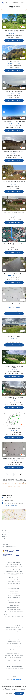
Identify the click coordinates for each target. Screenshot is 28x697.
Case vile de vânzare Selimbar (14, 581)
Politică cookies (6, 544)
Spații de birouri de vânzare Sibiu (14, 609)
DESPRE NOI (5, 532)
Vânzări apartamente (14, 562)
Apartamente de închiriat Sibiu (14, 623)
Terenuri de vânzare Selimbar (14, 597)
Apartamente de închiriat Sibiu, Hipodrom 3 (14, 627)
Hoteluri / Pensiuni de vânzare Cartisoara (14, 668)
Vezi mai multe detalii (14, 40)
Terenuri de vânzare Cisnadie (14, 599)
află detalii (18, 686)
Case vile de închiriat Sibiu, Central (14, 639)
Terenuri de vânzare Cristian (14, 600)
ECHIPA (4, 534)
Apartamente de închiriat (14, 622)
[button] (25, 10)
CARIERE (4, 538)
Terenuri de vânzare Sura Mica (14, 595)
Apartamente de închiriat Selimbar (14, 629)
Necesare (7, 689)
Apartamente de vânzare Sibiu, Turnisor (14, 569)
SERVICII (4, 530)
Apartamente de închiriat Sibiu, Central (14, 625)
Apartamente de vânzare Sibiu (14, 564)
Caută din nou (6, 10)
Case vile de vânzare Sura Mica (14, 583)
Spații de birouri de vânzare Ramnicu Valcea (14, 616)
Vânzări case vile (14, 577)
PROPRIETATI (5, 528)
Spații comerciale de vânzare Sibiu (14, 607)
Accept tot (19, 693)
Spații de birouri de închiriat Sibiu (14, 651)
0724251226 (8, 497)
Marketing (22, 689)
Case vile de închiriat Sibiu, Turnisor (14, 643)
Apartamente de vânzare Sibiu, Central (14, 571)
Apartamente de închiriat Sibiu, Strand (14, 632)
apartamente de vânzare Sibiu (16, 482)
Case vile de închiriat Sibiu (14, 637)
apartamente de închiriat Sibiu (9, 483)
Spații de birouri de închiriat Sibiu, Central (14, 655)
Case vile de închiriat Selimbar (14, 641)
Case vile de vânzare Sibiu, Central (14, 585)
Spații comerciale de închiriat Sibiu (14, 653)
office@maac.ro (9, 500)
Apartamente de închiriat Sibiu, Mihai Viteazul (14, 631)
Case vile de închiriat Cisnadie (14, 646)
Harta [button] (23, 26)
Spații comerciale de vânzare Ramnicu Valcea (14, 614)
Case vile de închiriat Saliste (14, 645)
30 (17, 474)
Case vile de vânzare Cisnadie (14, 586)
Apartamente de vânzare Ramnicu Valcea (14, 566)
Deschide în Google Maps (11, 505)
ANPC (3, 542)
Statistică (14, 689)
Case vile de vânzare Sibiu (14, 579)
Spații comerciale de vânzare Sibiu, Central (14, 611)
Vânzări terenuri (14, 591)
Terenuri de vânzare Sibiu (14, 593)
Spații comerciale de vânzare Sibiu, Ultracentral (14, 612)
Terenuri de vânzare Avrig (14, 602)
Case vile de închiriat (14, 636)
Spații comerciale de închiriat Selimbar (14, 659)
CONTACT (4, 536)
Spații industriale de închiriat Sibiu (14, 660)
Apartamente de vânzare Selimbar (14, 568)
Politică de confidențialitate (9, 546)
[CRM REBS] (17, 679)
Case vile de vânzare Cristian (14, 588)
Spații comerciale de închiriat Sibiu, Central (14, 657)
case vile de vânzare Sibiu (14, 486)
